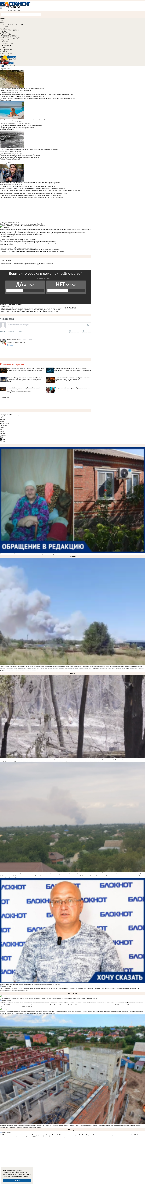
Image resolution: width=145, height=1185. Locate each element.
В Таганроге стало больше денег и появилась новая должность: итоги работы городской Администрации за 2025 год (40, 190)
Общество (3, 222)
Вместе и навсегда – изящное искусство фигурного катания (19, 670)
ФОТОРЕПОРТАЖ (6, 49)
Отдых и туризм (5, 100)
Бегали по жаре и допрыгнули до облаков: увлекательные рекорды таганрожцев (27, 186)
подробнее (17, 416)
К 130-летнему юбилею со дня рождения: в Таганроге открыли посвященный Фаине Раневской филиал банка (37, 1004)
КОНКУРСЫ (4, 28)
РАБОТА (13, 57)
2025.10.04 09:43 (27, 340)
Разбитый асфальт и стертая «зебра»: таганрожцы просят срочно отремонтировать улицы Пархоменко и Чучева (102, 1011)
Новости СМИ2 (5, 397)
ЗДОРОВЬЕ (4, 26)
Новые (2, 331)
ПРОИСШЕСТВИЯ (6, 44)
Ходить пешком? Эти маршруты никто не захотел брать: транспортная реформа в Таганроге (32, 308)
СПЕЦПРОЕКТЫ (6, 45)
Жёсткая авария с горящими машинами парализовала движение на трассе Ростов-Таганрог (68, 668)
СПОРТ (2, 47)
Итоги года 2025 (5, 163)
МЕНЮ (2, 18)
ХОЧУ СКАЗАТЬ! (6, 53)
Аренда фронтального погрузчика (9, 761)
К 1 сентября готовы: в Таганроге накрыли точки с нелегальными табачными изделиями (46, 761)
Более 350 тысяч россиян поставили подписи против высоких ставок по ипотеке (93, 1004)
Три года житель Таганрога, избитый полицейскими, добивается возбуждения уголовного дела (29, 984)
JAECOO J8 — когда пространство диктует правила (39, 1006)
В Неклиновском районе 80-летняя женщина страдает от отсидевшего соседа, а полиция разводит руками (29, 554)
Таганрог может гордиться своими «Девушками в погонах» (33, 263)
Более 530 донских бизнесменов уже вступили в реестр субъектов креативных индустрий (107, 1134)
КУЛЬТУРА (3, 32)
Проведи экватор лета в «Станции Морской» (15, 124)
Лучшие (11, 331)
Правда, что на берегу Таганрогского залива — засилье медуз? (22, 96)
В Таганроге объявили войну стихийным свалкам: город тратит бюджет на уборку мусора (60, 1137)
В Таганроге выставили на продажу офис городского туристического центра (119, 759)
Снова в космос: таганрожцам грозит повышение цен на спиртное (22, 311)
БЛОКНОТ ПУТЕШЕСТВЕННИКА (11, 24)
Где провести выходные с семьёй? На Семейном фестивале (21, 126)
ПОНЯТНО (17, 1181)
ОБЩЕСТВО (4, 40)
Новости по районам (7, 129)
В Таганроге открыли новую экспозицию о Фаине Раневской (43, 875)
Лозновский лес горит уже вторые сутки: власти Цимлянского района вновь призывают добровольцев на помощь (34, 666)
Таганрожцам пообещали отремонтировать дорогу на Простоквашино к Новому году (120, 668)
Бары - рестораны (11, 65)
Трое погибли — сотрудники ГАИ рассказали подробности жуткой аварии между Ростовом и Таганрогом (102, 666)
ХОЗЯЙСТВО (4, 51)
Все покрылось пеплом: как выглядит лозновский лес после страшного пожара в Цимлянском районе (30, 759)
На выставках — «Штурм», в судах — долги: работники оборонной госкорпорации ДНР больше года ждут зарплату (34, 988)
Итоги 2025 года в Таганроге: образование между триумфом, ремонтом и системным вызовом (32, 188)
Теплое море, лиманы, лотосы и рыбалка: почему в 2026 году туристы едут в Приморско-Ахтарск (29, 1134)
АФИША (3, 22)
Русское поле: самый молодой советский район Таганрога (20, 155)
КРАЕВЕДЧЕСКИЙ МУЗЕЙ (9, 30)
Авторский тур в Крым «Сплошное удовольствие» (17, 127)
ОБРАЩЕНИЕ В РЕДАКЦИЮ (10, 38)
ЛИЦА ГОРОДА (5, 34)
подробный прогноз (6, 416)
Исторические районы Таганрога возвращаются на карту (19, 157)
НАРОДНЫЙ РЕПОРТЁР (8, 36)
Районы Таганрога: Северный (10, 159)
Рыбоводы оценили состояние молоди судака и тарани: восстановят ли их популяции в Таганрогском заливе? (38, 98)
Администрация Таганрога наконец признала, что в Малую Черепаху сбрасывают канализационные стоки (36, 94)
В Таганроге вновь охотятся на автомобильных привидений (78, 759)
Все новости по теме (7, 92)
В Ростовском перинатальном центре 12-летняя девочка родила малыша (83, 875)
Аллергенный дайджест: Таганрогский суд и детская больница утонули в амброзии (93, 988)
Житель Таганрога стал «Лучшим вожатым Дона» (88, 761)
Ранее (20, 331)
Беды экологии (5, 69)
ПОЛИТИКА (4, 42)
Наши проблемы (5, 161)
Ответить (10, 345)
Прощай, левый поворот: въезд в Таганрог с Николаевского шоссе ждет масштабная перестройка (101, 1125)
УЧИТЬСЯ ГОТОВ (11, 59)
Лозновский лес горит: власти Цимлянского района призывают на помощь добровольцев (27, 873)
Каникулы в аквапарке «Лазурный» (69, 1134)
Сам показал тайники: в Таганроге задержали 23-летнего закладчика (24, 310)
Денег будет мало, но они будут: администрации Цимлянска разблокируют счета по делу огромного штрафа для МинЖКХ (37, 1125)
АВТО (2, 20)
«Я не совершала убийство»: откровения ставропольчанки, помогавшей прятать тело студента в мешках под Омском (35, 1011)
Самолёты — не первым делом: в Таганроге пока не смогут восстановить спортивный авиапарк (81, 873)
